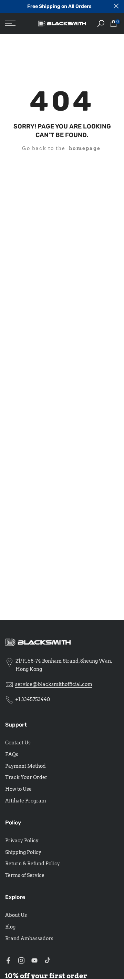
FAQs (11, 754)
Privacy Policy (22, 840)
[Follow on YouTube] (34, 960)
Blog (10, 927)
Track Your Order (26, 777)
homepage (85, 148)
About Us (16, 915)
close (116, 6)
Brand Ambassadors (29, 938)
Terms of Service (24, 875)
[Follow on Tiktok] (47, 960)
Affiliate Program (25, 800)
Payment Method (25, 766)
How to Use (18, 789)
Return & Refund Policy (32, 863)
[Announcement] (59, 6)
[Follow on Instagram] (21, 960)
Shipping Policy (23, 852)
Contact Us (18, 742)
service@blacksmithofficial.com (53, 684)
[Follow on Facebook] (8, 960)
